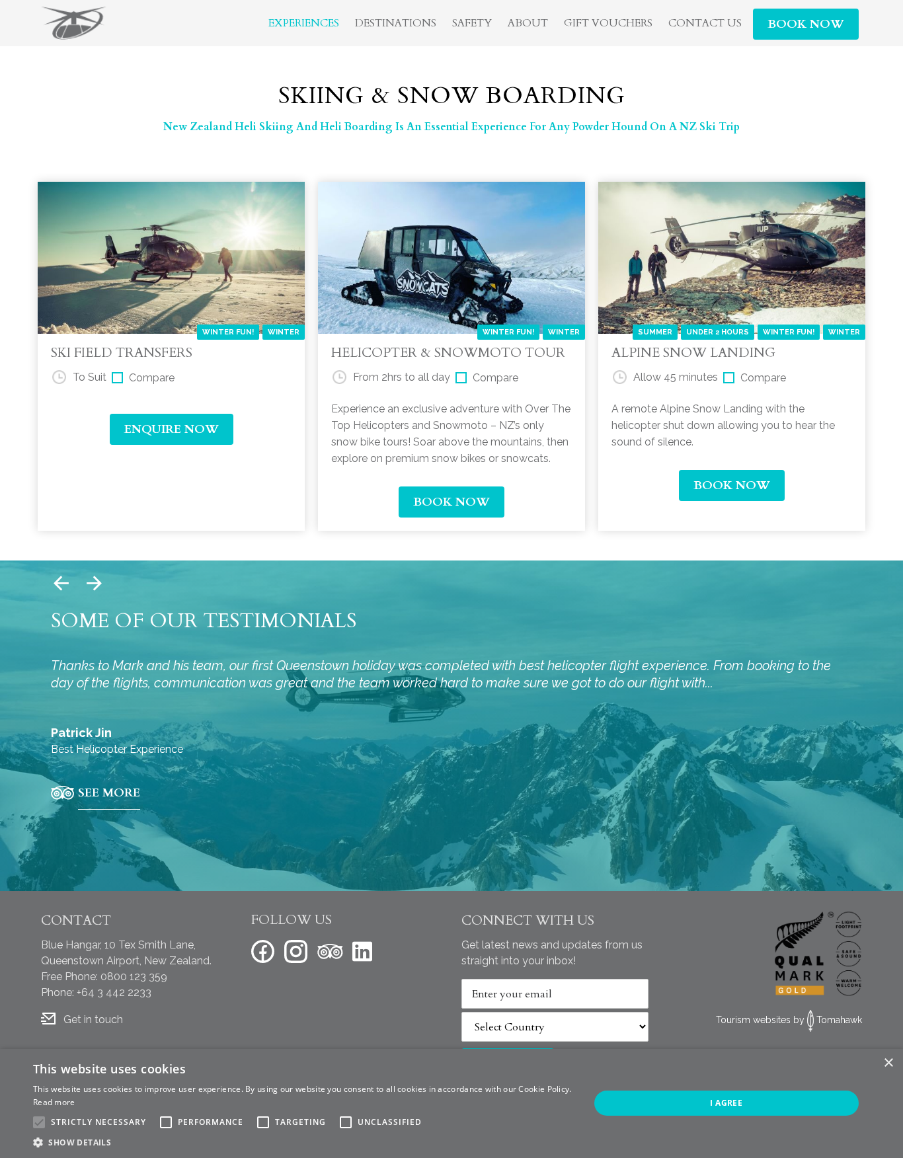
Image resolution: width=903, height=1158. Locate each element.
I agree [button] (726, 1102)
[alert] (451, 1103)
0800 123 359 (133, 976)
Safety (472, 23)
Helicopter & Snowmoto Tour (448, 353)
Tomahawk (839, 1020)
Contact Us (705, 23)
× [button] (888, 1063)
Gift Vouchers (608, 23)
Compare (152, 377)
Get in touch (93, 1019)
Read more (54, 1102)
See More (109, 793)
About (528, 23)
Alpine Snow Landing (693, 353)
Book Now (805, 24)
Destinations (395, 23)
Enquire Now (171, 429)
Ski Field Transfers (121, 353)
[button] (302, 1142)
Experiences (303, 23)
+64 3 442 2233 (114, 992)
